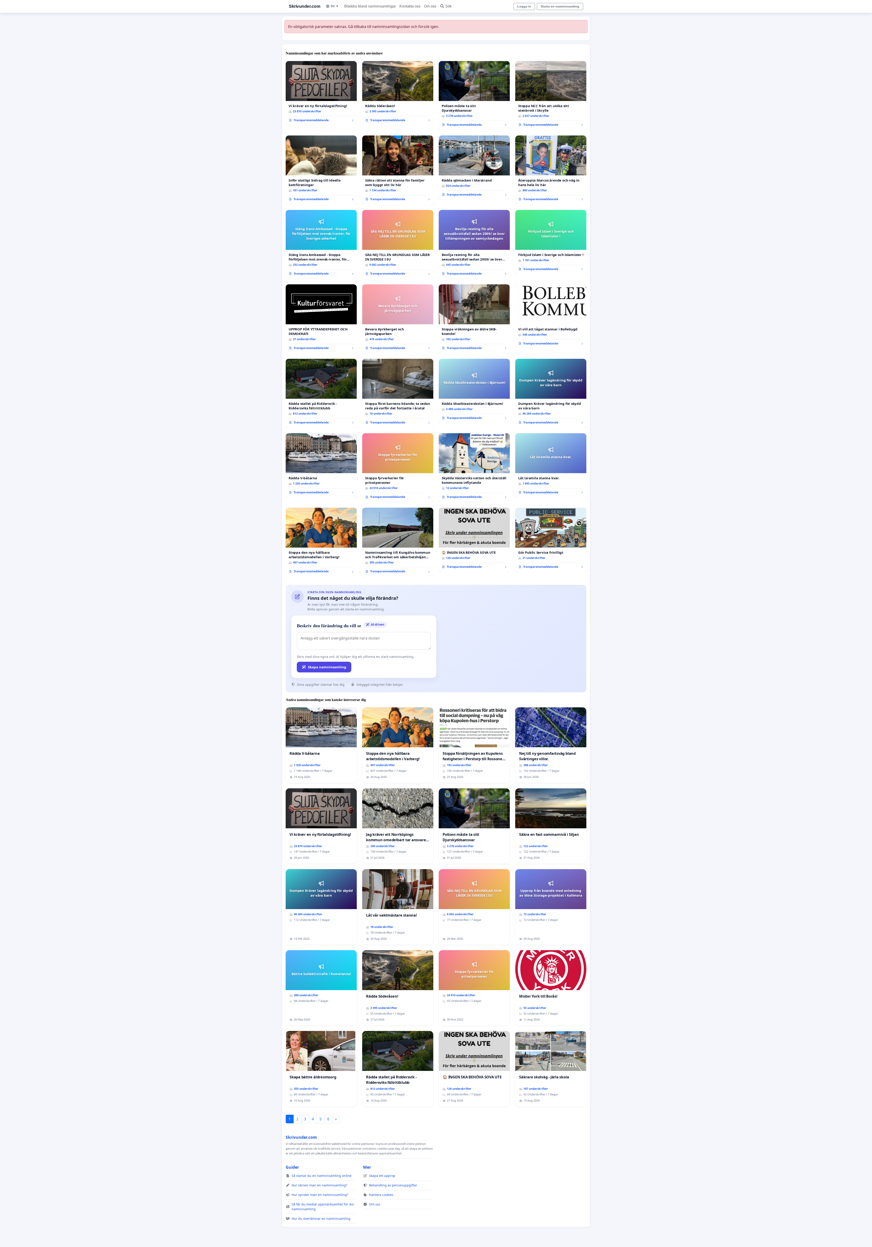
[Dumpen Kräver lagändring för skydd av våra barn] (550, 393)
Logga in (524, 6)
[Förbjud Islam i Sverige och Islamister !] (550, 242)
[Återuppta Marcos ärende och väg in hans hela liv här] (550, 169)
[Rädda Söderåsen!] (397, 93)
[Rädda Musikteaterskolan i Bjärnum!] (474, 391)
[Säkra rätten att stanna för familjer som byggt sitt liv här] (397, 169)
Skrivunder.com (304, 6)
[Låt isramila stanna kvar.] (550, 465)
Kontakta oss (409, 6)
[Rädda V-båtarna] (321, 465)
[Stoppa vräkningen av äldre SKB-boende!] (474, 318)
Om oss (430, 6)
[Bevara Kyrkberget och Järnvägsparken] (397, 318)
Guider (292, 1167)
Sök (448, 6)
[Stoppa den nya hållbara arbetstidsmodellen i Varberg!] (321, 542)
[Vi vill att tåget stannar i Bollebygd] (550, 316)
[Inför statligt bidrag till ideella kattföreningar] (321, 169)
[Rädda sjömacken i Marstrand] (474, 167)
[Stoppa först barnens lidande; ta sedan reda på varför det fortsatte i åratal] (397, 393)
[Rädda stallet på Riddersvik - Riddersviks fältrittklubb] (321, 393)
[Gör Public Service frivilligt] (550, 540)
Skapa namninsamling (327, 667)
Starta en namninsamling (560, 6)
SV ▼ (335, 6)
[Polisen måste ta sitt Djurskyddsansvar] (474, 95)
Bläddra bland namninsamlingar (370, 6)
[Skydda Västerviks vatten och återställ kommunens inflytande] (474, 467)
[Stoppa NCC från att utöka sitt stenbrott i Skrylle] (550, 95)
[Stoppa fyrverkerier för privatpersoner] (397, 467)
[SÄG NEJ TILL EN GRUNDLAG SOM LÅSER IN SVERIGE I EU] (397, 244)
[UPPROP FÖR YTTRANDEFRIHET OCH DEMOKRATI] (321, 318)
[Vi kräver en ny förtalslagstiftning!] (321, 93)
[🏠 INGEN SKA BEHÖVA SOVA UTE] (474, 540)
